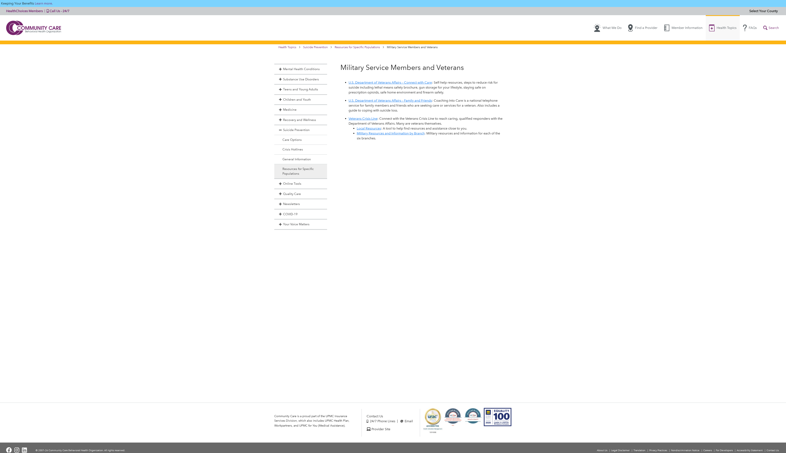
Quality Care (292, 194)
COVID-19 (290, 214)
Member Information (687, 28)
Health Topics (726, 28)
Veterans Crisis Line (363, 119)
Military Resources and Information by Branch (391, 133)
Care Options (292, 140)
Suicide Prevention (315, 47)
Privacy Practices (658, 450)
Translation (639, 450)
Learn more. (44, 3)
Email (408, 421)
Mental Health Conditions (301, 69)
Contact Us (375, 416)
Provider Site (380, 429)
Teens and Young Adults (300, 89)
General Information (296, 159)
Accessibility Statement (750, 450)
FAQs (753, 28)
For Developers (724, 450)
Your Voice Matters (296, 224)
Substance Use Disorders (301, 79)
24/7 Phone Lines (382, 421)
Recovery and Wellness (299, 120)
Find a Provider (646, 28)
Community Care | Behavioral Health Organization (33, 28)
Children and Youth (297, 99)
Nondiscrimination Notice (685, 450)
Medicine (290, 110)
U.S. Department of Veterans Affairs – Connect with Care (390, 82)
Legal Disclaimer (620, 450)
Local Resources (369, 128)
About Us (602, 450)
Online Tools (292, 184)
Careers (707, 450)
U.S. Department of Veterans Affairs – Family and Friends (390, 100)
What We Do (612, 28)
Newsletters (291, 204)
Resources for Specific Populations (357, 47)
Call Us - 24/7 (59, 11)
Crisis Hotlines (292, 149)
